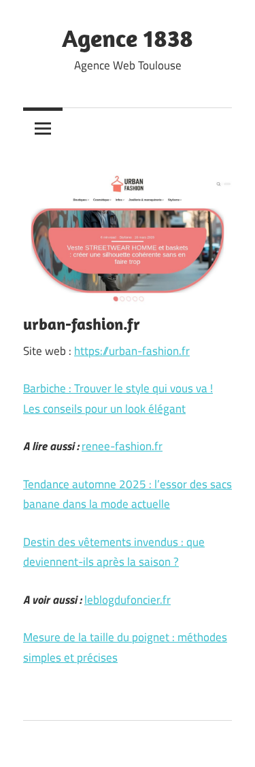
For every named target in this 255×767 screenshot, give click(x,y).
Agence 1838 (127, 37)
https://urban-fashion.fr (132, 351)
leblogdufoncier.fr (127, 600)
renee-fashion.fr (122, 446)
